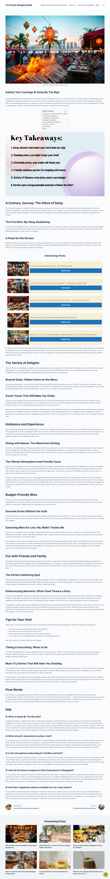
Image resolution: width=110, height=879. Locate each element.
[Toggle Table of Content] (65, 111)
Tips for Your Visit (49, 124)
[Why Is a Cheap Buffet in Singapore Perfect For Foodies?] (88, 834)
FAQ (45, 128)
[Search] (103, 5)
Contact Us (72, 5)
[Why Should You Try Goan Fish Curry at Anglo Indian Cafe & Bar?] (55, 834)
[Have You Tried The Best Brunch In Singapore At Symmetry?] (21, 860)
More (97, 5)
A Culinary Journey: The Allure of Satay (55, 113)
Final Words (46, 126)
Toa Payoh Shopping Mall (19, 5)
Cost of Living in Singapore (86, 5)
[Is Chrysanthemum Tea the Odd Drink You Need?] (55, 860)
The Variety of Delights (50, 116)
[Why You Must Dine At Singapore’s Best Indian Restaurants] (21, 834)
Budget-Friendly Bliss (50, 120)
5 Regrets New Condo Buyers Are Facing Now (53, 5)
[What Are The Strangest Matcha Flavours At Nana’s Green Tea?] (88, 860)
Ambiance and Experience (51, 118)
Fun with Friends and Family (52, 122)
